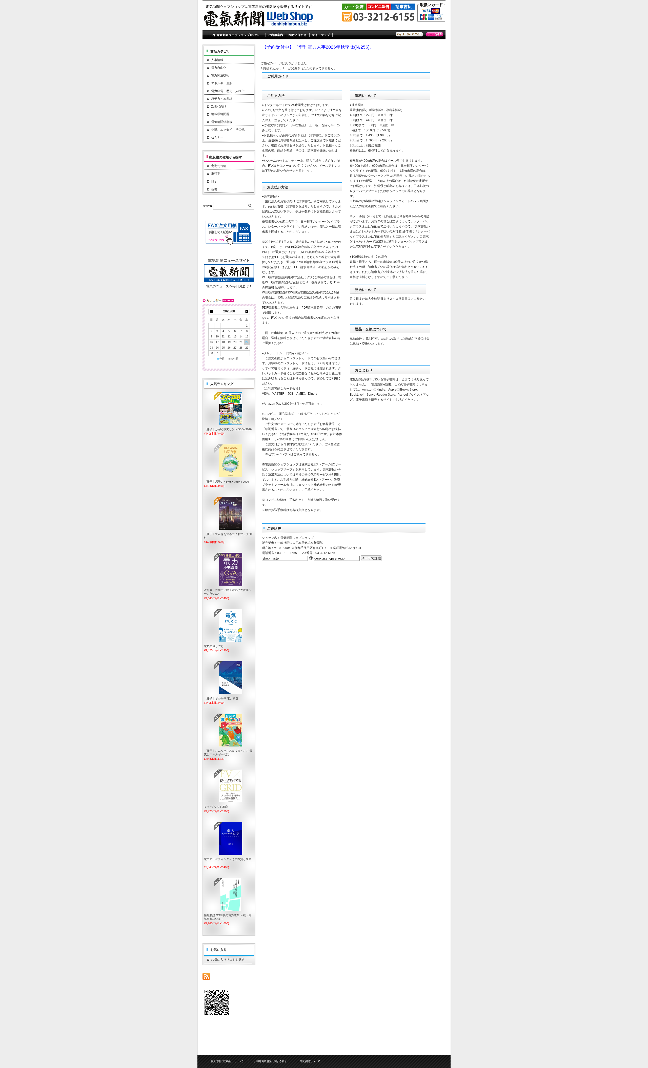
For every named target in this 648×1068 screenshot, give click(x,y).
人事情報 (217, 60)
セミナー (217, 137)
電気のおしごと (214, 646)
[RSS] (206, 977)
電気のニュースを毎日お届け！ (229, 286)
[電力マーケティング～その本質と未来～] (230, 838)
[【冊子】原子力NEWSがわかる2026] (230, 460)
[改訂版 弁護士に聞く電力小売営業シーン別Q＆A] (230, 569)
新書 (214, 189)
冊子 (214, 181)
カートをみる (434, 34)
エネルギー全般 (221, 83)
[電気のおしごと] (230, 625)
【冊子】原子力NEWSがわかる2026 (226, 481)
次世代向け (218, 106)
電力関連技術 (220, 75)
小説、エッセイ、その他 (228, 129)
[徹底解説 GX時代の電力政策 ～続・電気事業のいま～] (230, 894)
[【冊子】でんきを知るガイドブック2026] (230, 513)
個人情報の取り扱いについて (227, 1061)
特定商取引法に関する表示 (271, 1061)
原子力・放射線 (221, 98)
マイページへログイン (409, 34)
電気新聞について (310, 1061)
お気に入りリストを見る (228, 960)
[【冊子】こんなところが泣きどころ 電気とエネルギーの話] (230, 730)
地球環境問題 (220, 114)
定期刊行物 (218, 166)
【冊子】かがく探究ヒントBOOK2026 (228, 429)
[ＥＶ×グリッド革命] (230, 786)
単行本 (215, 173)
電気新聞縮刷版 (221, 122)
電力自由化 (218, 68)
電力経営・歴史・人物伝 (228, 91)
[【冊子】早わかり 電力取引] (230, 677)
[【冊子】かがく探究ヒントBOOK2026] (230, 408)
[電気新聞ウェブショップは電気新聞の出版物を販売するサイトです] (259, 29)
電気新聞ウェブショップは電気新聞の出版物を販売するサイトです (259, 7)
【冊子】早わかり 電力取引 (221, 698)
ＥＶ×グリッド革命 (216, 806)
